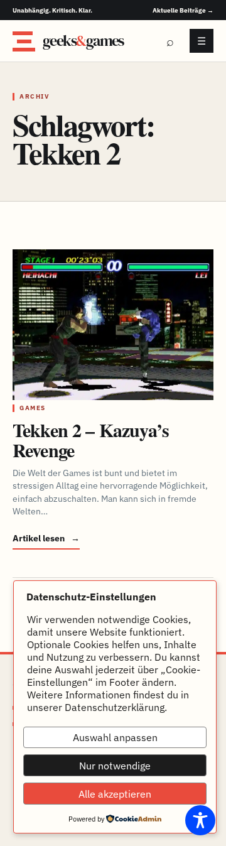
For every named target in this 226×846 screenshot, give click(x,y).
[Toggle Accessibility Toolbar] (200, 820)
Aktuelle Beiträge (183, 10)
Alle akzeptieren (114, 794)
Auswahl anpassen (115, 737)
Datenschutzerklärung (114, 707)
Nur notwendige (115, 765)
